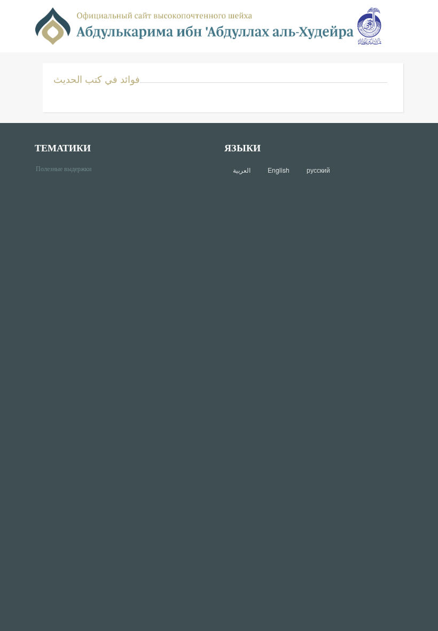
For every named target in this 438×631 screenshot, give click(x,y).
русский (318, 170)
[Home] (194, 25)
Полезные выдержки (67, 168)
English (279, 170)
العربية (242, 170)
